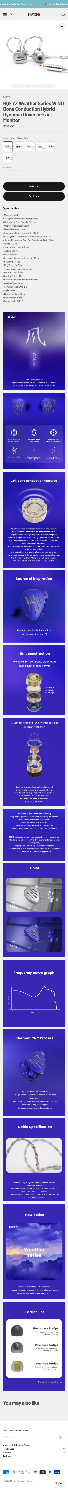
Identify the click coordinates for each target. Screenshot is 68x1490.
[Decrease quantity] (7, 174)
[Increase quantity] (19, 174)
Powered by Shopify (25, 1481)
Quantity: (7, 167)
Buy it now (34, 196)
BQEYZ (6, 97)
